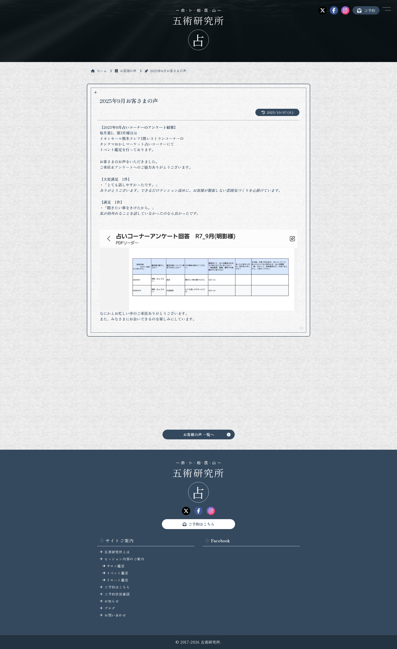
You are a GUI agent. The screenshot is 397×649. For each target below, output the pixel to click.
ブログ (109, 608)
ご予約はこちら (201, 524)
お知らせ (111, 601)
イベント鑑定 (118, 572)
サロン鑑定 (116, 565)
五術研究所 (198, 472)
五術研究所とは (117, 551)
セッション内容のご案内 (124, 558)
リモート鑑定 (118, 579)
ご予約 (369, 10)
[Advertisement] (198, 386)
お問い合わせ (115, 615)
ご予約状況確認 (117, 594)
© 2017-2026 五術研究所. (198, 642)
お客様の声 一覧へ (198, 434)
